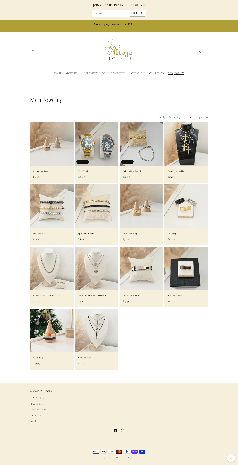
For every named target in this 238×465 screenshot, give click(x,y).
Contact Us (35, 415)
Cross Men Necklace (177, 171)
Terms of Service (38, 409)
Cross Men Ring (130, 233)
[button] (33, 51)
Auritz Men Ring (40, 171)
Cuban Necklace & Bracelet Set (47, 295)
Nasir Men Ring (175, 295)
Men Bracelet (39, 233)
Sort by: (162, 117)
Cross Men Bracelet (132, 295)
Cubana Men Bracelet (132, 171)
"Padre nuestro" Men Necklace (92, 295)
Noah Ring (38, 358)
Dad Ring (172, 233)
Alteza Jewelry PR (112, 458)
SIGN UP (137, 13)
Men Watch (83, 171)
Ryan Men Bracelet (86, 233)
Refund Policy (37, 398)
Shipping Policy (37, 404)
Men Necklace (84, 358)
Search (33, 421)
